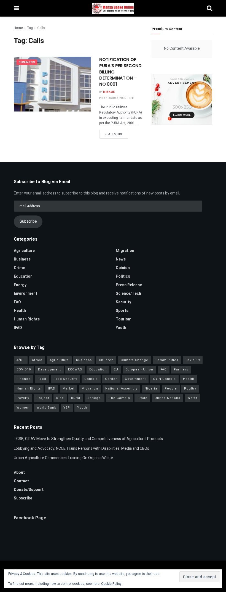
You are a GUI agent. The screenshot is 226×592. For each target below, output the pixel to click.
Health (20, 311)
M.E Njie (109, 92)
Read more (113, 134)
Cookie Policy (111, 583)
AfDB (21, 360)
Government (135, 379)
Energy (20, 285)
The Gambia (119, 398)
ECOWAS (75, 369)
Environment (25, 293)
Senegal (94, 398)
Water (192, 398)
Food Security (65, 379)
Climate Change (134, 360)
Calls (41, 27)
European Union (139, 369)
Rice (60, 398)
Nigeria (151, 388)
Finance (24, 379)
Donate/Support (29, 490)
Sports (122, 311)
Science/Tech (128, 293)
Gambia (91, 379)
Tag (30, 27)
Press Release (129, 285)
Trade (142, 398)
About (19, 472)
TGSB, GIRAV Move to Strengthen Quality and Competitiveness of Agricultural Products (88, 439)
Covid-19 (192, 360)
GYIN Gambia (164, 379)
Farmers (181, 369)
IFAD (18, 328)
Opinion (123, 268)
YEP (66, 407)
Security (123, 302)
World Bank (46, 407)
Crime (19, 268)
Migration (125, 251)
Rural (75, 398)
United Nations (167, 398)
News (121, 259)
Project (42, 398)
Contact (21, 481)
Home (18, 27)
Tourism (123, 319)
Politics (123, 276)
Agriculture (24, 251)
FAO (17, 302)
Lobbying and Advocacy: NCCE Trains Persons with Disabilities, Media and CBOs (81, 448)
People (171, 388)
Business (26, 62)
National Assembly (121, 388)
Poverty (23, 398)
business (84, 360)
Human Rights (27, 319)
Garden (111, 379)
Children (106, 360)
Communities (166, 360)
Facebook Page (30, 518)
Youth (121, 328)
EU (116, 369)
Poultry (190, 388)
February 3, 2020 (114, 98)
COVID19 (24, 369)
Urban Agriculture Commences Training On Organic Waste (63, 458)
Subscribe (28, 221)
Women (23, 407)
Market (68, 388)
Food (42, 379)
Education (23, 276)
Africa (37, 360)
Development (49, 369)
